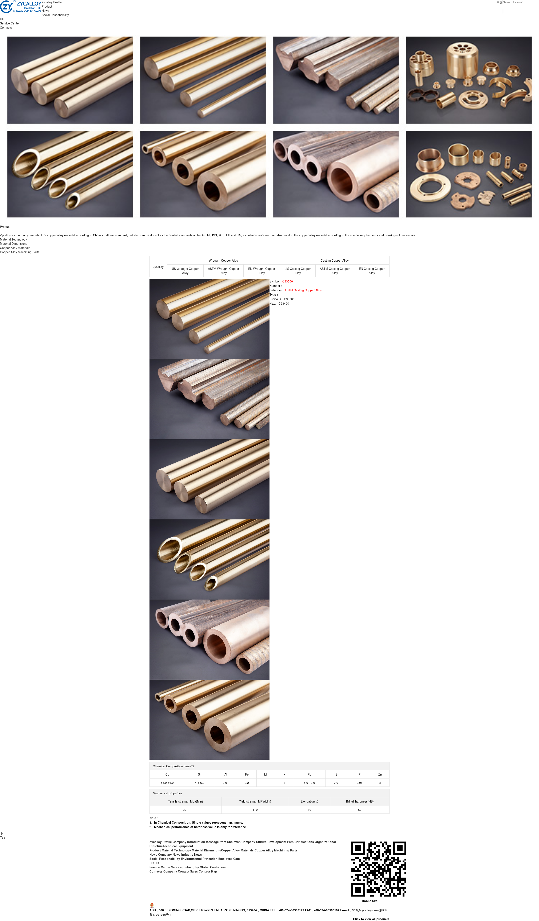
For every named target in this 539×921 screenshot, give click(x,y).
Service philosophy (185, 867)
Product (47, 6)
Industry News (191, 854)
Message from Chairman (223, 842)
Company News (169, 854)
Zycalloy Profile (52, 2)
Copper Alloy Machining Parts (19, 252)
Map (214, 871)
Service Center (10, 23)
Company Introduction (189, 842)
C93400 (284, 303)
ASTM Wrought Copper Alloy (223, 270)
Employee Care (229, 858)
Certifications (304, 842)
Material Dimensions (13, 243)
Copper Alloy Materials (15, 248)
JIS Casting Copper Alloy (298, 270)
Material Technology (13, 239)
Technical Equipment (178, 846)
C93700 (289, 299)
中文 (500, 2)
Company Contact (176, 871)
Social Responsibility (55, 15)
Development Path (280, 842)
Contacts (6, 27)
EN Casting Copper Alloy (372, 270)
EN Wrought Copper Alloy (261, 270)
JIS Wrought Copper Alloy (185, 270)
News (45, 10)
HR (2, 19)
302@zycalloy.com (365, 910)
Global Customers (213, 867)
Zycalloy (158, 267)
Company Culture (254, 842)
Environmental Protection (199, 858)
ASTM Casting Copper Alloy (335, 270)
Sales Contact (200, 871)
